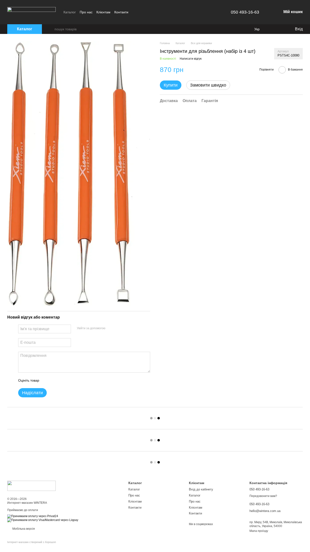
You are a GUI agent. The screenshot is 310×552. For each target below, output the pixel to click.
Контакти (121, 12)
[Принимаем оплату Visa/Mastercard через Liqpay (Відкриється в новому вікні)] (42, 520)
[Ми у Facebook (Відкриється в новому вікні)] (135, 12)
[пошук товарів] (50, 29)
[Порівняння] (271, 29)
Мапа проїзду (258, 531)
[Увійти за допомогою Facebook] (111, 328)
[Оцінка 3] (63, 380)
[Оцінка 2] (55, 380)
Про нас (86, 12)
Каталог (69, 12)
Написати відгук (191, 58)
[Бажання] (281, 29)
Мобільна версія (23, 528)
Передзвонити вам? (263, 496)
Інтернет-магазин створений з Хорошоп (31, 542)
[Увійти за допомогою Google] (118, 328)
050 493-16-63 (245, 12)
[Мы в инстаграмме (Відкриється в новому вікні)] (141, 12)
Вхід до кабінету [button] (201, 489)
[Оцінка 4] (70, 380)
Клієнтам (103, 12)
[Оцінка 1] (47, 380)
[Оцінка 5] (78, 380)
